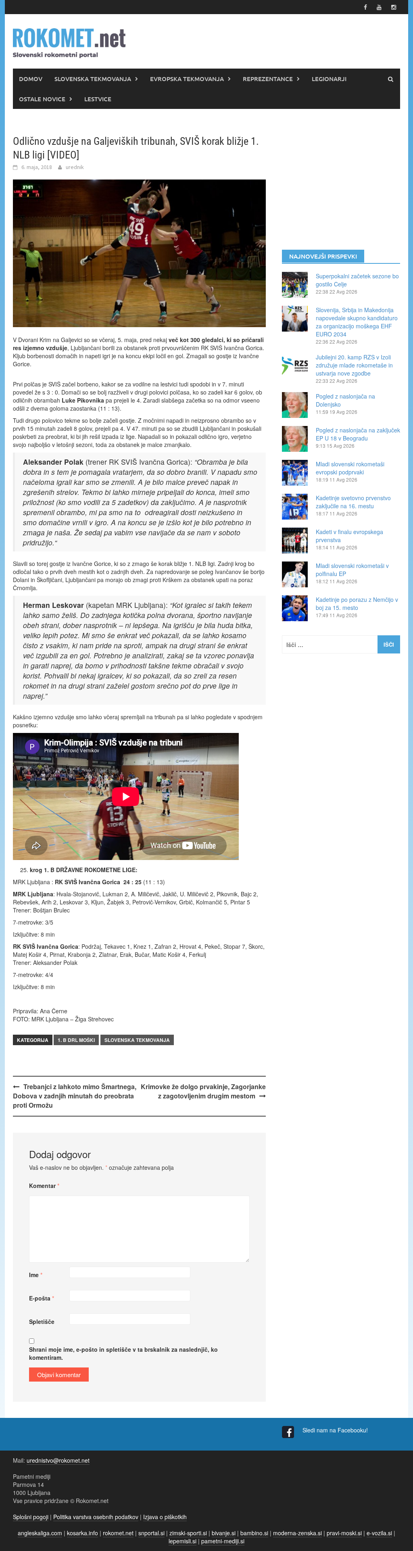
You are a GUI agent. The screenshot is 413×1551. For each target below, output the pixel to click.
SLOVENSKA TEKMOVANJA (92, 79)
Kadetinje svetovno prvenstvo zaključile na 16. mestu (353, 502)
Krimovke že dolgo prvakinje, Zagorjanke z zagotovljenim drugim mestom (203, 1091)
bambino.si (254, 1533)
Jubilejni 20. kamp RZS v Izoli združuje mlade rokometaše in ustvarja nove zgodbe (354, 365)
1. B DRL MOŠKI (76, 1040)
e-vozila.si (379, 1533)
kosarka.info (82, 1533)
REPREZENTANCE (268, 79)
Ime (35, 1275)
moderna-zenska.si (297, 1533)
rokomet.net (118, 1533)
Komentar (44, 1186)
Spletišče (41, 1321)
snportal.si (151, 1533)
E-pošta (41, 1298)
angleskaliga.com (40, 1533)
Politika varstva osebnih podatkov (95, 1517)
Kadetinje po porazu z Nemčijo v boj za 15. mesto (357, 603)
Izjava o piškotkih (165, 1517)
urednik (75, 167)
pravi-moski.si (344, 1533)
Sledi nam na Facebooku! (335, 1430)
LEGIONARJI (329, 79)
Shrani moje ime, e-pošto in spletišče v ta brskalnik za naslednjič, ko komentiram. (123, 1353)
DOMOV (30, 79)
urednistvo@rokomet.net (58, 1460)
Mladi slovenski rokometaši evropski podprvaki (350, 468)
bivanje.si (224, 1533)
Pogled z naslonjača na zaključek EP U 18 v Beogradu (358, 434)
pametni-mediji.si (222, 1541)
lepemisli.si (182, 1541)
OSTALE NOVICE (42, 99)
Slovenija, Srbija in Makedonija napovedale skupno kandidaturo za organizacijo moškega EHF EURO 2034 (357, 322)
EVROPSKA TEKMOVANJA (187, 79)
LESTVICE (97, 99)
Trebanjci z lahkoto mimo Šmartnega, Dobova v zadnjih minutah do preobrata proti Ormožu (74, 1096)
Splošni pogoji (30, 1517)
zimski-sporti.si (188, 1533)
